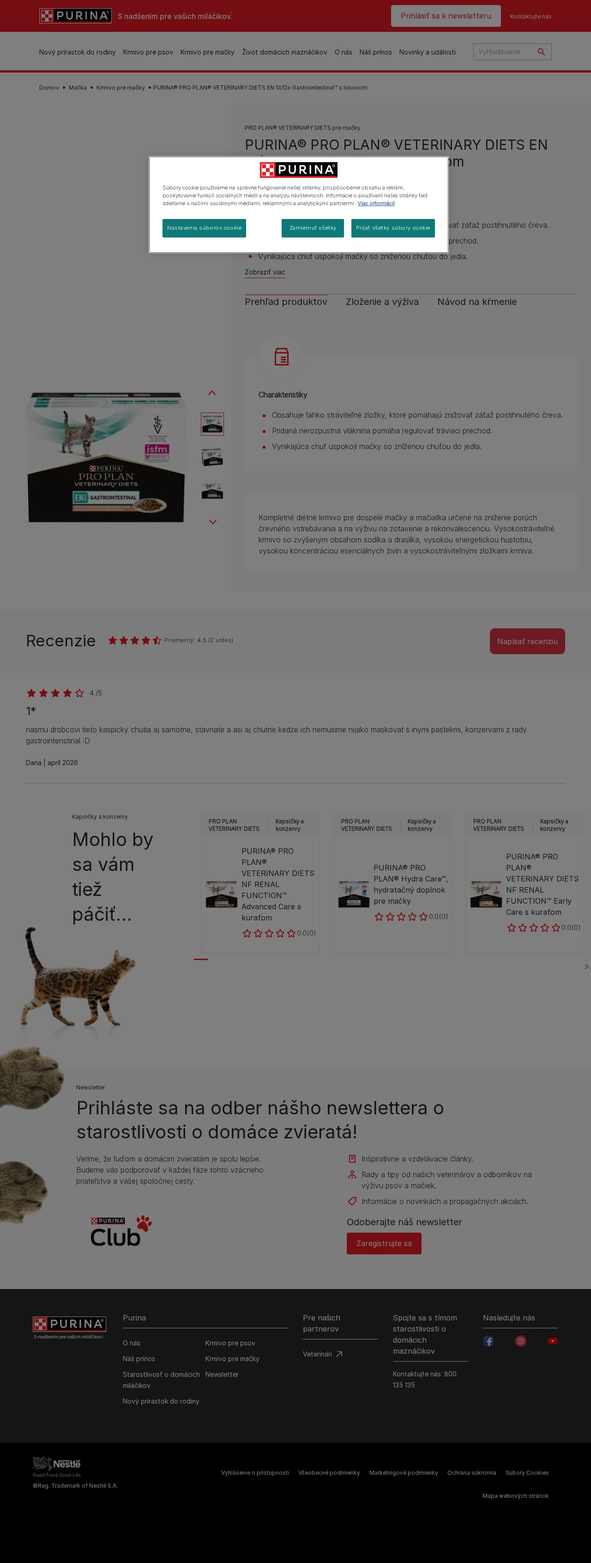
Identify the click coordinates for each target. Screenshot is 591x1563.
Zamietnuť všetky (313, 228)
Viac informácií (376, 203)
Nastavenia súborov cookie (204, 228)
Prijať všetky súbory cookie (393, 228)
